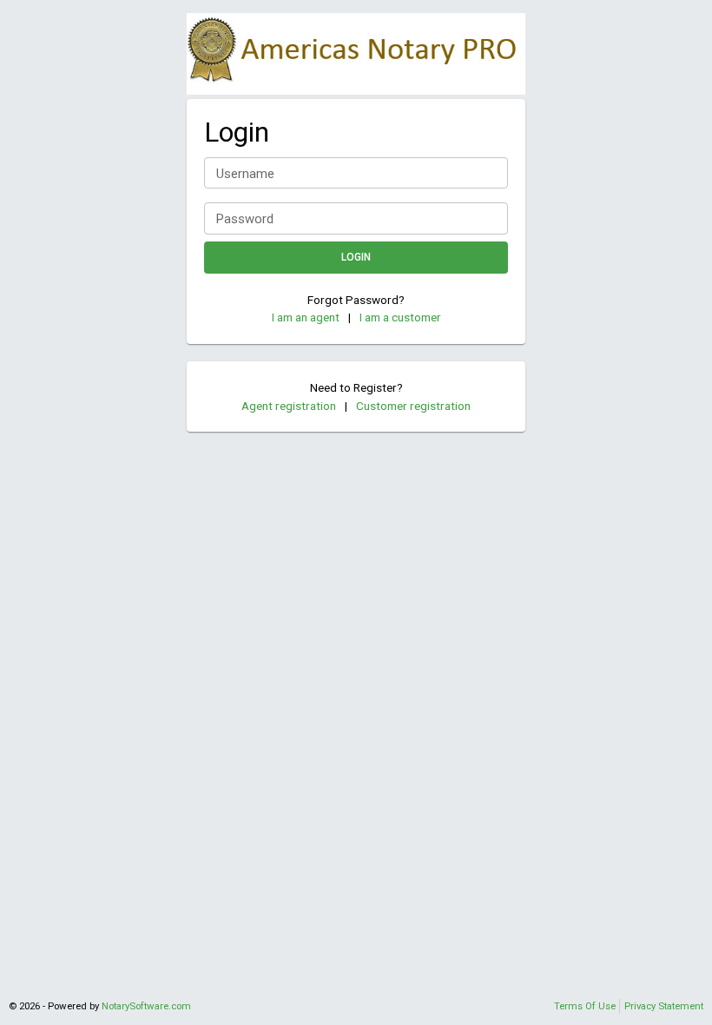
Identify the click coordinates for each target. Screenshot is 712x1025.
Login (356, 257)
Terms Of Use (585, 1006)
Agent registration (288, 406)
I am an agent (306, 317)
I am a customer (400, 317)
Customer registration (413, 406)
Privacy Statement (663, 1006)
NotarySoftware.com (146, 1006)
